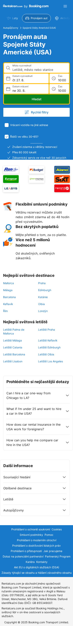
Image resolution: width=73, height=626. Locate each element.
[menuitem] (12, 18)
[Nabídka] (65, 6)
